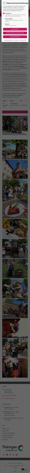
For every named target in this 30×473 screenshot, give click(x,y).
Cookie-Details (23, 40)
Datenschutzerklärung (8, 40)
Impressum (16, 40)
